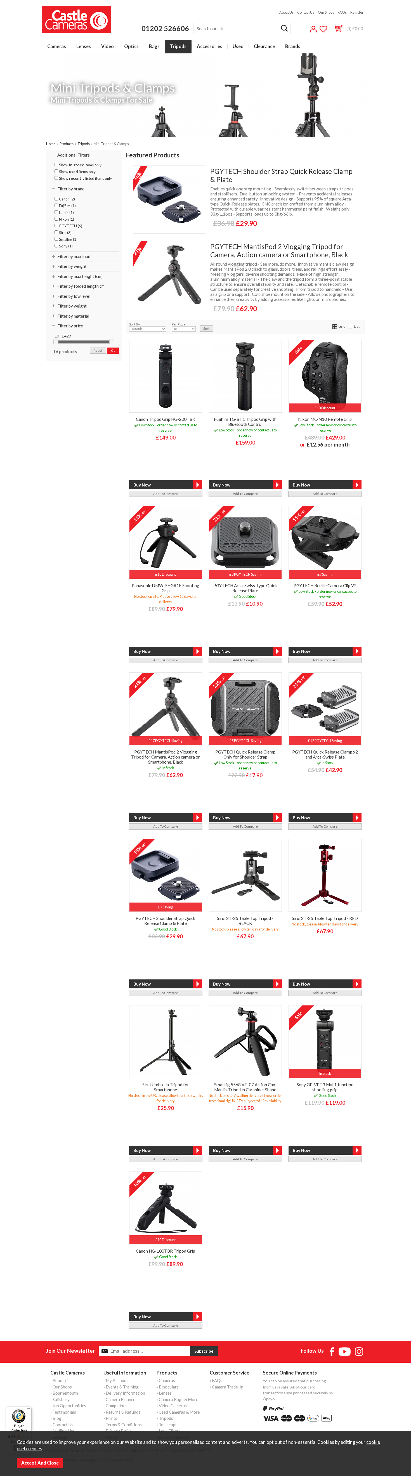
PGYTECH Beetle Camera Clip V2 (325, 585)
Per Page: (179, 324)
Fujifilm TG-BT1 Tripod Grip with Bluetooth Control (245, 422)
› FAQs (216, 1380)
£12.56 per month (328, 444)
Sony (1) (65, 246)
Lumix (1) (66, 212)
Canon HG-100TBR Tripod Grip (165, 1250)
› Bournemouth (64, 1392)
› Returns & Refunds (121, 1411)
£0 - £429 (63, 336)
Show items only (79, 165)
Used (238, 46)
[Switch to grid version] (334, 326)
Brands (292, 46)
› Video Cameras (172, 1405)
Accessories (209, 46)
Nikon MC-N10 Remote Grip (325, 419)
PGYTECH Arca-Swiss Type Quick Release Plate (245, 588)
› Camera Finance (119, 1399)
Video (107, 46)
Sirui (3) (65, 232)
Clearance (264, 46)
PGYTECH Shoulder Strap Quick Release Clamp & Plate (281, 175)
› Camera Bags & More (177, 1399)
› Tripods (165, 1418)
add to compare (165, 494)
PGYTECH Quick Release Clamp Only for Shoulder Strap (245, 754)
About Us (286, 12)
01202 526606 (165, 28)
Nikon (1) (66, 219)
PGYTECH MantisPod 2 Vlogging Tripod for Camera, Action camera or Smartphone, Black (279, 250)
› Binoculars (168, 1386)
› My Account (115, 1380)
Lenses (83, 46)
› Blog (56, 1418)
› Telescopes (168, 1424)
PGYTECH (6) (70, 226)
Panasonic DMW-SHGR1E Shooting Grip (165, 588)
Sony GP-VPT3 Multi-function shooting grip (325, 1087)
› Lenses (164, 1392)
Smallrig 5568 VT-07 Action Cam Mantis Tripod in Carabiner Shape (245, 1087)
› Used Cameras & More (178, 1411)
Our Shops (326, 12)
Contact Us (305, 12)
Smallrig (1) (67, 239)
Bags (154, 46)
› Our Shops (61, 1386)
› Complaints (115, 1405)
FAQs (342, 12)
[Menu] (28, 1409)
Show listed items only (85, 178)
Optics (131, 46)
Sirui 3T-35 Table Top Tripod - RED (325, 918)
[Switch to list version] (350, 326)
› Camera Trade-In (226, 1386)
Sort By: (135, 324)
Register (356, 12)
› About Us (60, 1380)
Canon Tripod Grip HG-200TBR (165, 419)
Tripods (178, 46)
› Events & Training (121, 1386)
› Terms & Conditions (122, 1424)
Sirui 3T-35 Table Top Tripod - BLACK (245, 921)
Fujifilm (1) (67, 206)
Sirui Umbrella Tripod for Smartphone (165, 1087)
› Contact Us (61, 1424)
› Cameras (166, 1380)
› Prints (110, 1418)
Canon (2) (66, 199)
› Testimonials (63, 1411)
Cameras (56, 46)
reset (98, 350)
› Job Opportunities (68, 1405)
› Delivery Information (124, 1392)
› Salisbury (60, 1399)
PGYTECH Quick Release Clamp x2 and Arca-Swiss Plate (325, 754)
